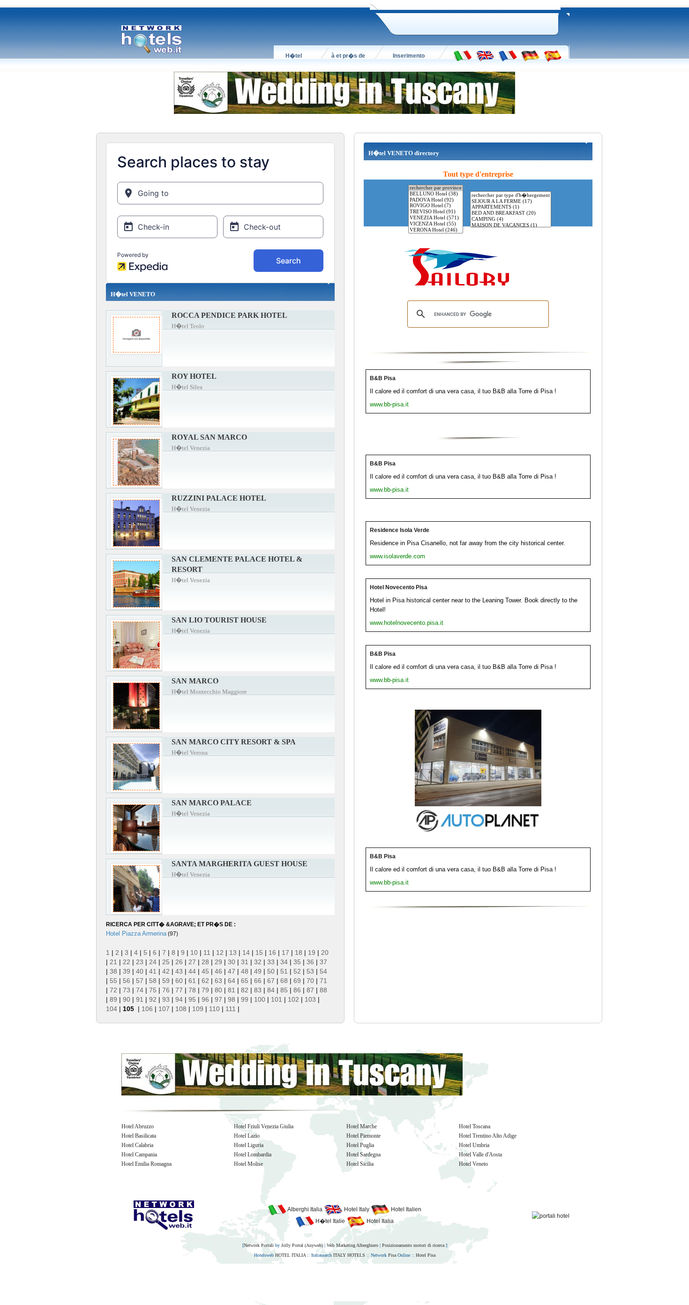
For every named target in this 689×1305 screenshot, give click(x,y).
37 (323, 962)
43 (179, 971)
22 (126, 962)
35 (297, 962)
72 (113, 990)
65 (244, 980)
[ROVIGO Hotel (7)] (436, 206)
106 (147, 1008)
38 (113, 971)
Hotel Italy (356, 1209)
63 (218, 980)
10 (194, 952)
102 (293, 999)
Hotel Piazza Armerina (136, 933)
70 (310, 980)
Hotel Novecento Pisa (398, 587)
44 (192, 971)
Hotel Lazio (247, 1135)
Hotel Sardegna (363, 1154)
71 (323, 980)
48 (244, 971)
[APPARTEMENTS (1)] (511, 207)
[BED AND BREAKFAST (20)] (511, 213)
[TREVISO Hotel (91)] (436, 212)
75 (153, 990)
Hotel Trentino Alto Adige (488, 1135)
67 (271, 980)
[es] (552, 55)
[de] (530, 55)
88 (323, 990)
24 (153, 962)
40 (139, 971)
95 (192, 999)
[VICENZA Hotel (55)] (436, 224)
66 (258, 980)
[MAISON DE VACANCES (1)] (511, 226)
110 (214, 1008)
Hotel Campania (139, 1154)
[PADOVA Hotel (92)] (436, 200)
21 (113, 962)
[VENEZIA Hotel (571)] (436, 218)
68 (284, 980)
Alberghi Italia (304, 1209)
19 (311, 952)
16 (272, 952)
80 (218, 990)
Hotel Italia (379, 1221)
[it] (462, 55)
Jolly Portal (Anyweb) (302, 1245)
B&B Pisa (383, 378)
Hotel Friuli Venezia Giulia (263, 1126)
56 (126, 980)
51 (284, 971)
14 (246, 952)
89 (113, 999)
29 (218, 962)
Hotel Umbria (474, 1145)
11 (206, 952)
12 (220, 952)
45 (205, 971)
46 (218, 971)
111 (230, 1008)
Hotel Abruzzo (137, 1126)
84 (271, 990)
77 (179, 990)
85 (284, 990)
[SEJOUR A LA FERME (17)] (511, 202)
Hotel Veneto (473, 1164)
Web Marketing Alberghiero (352, 1245)
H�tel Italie (329, 1221)
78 (192, 990)
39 (126, 971)
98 (231, 999)
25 (166, 962)
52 (297, 971)
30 (231, 962)
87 (310, 990)
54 (323, 971)
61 (192, 980)
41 (153, 971)
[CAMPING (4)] (511, 220)
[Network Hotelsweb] (151, 39)
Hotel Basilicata (138, 1135)
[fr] (507, 55)
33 (271, 962)
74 (139, 990)
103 (310, 999)
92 (153, 999)
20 (325, 952)
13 (233, 952)
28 (205, 962)
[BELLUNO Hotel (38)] (436, 194)
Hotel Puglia (360, 1145)
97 (218, 999)
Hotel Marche (361, 1126)
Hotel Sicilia (360, 1164)
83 (258, 990)
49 (258, 971)
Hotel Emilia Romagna (146, 1164)
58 (153, 980)
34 (284, 962)
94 (179, 999)
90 (126, 999)
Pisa (392, 1255)
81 (231, 990)
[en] (485, 55)
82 (244, 990)
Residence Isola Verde (399, 530)
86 (297, 990)
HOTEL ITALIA (290, 1255)
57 (139, 980)
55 (113, 980)
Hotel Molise (248, 1164)
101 (276, 999)
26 (179, 962)
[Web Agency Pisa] (328, 1282)
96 (205, 999)
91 (139, 999)
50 (271, 971)
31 (244, 962)
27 (192, 962)
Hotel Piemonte (363, 1135)
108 (181, 1008)
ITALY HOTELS (349, 1255)
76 (166, 990)
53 (310, 971)
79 (205, 990)
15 (259, 952)
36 (310, 962)
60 (179, 980)
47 (231, 971)
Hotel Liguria (248, 1145)
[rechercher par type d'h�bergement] (511, 195)
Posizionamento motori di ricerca (413, 1245)
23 (139, 962)
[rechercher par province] (436, 188)
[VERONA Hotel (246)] (436, 230)
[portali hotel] (550, 1215)
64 (231, 980)
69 (297, 980)
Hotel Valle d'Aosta (480, 1154)
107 (164, 1008)
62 (205, 980)
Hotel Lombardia (252, 1154)
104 (111, 1008)
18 (298, 952)
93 (166, 999)
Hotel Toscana (474, 1126)
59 (166, 980)
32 (258, 962)
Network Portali (259, 1245)
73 (126, 990)
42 (166, 971)
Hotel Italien (405, 1209)
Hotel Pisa (425, 1255)
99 (244, 999)
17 (285, 952)
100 (259, 999)
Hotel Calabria (137, 1145)
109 (197, 1008)
